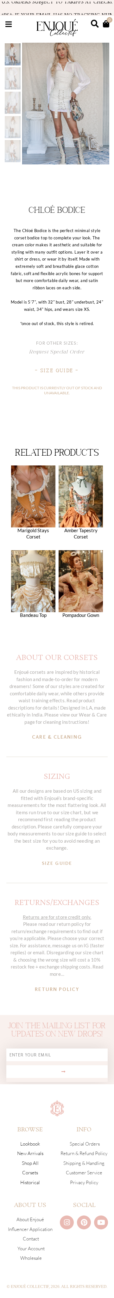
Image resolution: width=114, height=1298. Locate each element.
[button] (8, 24)
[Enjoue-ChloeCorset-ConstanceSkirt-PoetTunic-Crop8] (65, 103)
